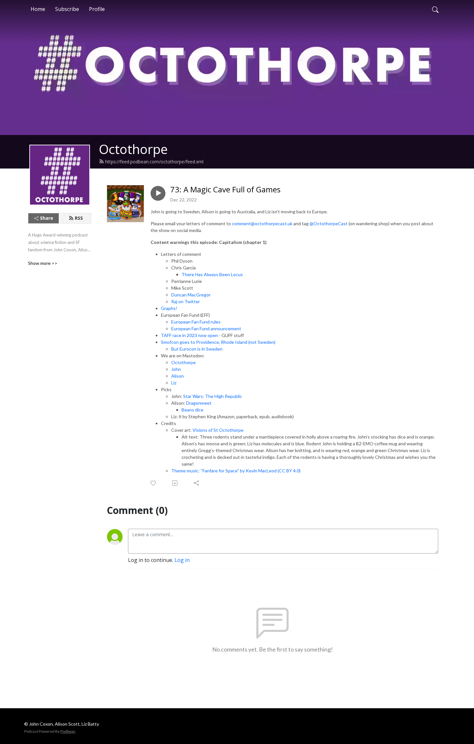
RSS (79, 218)
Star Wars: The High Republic (212, 396)
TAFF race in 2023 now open (189, 335)
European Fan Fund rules (196, 321)
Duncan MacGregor (191, 294)
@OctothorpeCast (329, 223)
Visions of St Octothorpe (218, 430)
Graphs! (169, 308)
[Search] (435, 9)
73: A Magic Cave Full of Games (225, 189)
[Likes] (153, 483)
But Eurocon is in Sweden (196, 349)
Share (46, 218)
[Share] (197, 483)
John (176, 369)
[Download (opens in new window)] (175, 483)
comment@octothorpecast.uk (262, 223)
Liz (173, 382)
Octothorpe (133, 149)
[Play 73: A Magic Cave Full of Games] (158, 193)
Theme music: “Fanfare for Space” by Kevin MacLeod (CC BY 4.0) (236, 470)
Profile (97, 9)
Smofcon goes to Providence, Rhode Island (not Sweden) (218, 342)
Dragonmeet (199, 403)
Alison (177, 376)
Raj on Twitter (185, 301)
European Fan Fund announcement (206, 328)
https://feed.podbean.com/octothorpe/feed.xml (154, 162)
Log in (182, 560)
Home (38, 9)
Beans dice (192, 409)
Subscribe (67, 9)
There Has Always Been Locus (212, 274)
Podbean (67, 731)
